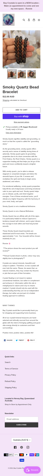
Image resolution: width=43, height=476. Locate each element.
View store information (13, 133)
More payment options (21, 122)
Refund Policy (10, 381)
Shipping (6, 100)
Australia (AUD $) (20, 440)
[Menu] (38, 19)
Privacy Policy (10, 375)
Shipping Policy (11, 388)
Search (7, 362)
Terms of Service (11, 369)
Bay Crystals (17, 468)
